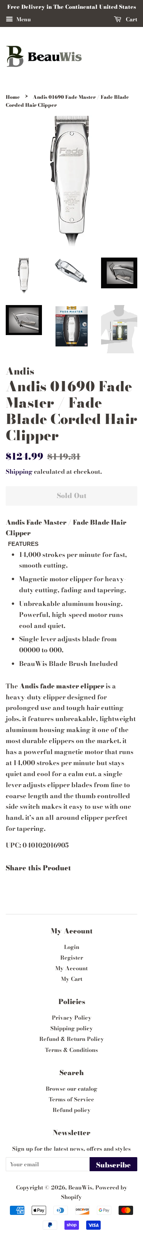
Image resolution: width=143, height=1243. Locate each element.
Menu (23, 19)
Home (13, 97)
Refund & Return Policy (71, 1039)
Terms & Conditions (71, 1050)
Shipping (19, 471)
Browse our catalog (71, 1089)
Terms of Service (71, 1099)
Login (71, 947)
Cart (130, 19)
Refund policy (72, 1110)
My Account (71, 968)
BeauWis (80, 1187)
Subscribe (113, 1165)
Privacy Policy (72, 1018)
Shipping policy (71, 1028)
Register (71, 958)
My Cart (71, 979)
